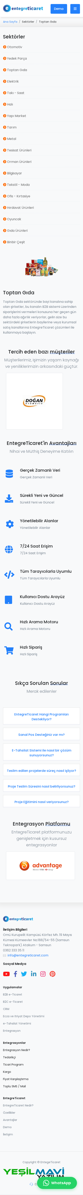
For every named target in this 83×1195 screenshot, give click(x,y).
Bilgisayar (14, 173)
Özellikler (9, 1113)
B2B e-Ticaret (12, 994)
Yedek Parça (16, 58)
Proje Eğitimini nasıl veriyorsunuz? (42, 802)
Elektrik (12, 81)
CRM (6, 1009)
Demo (59, 8)
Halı (9, 104)
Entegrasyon (12, 1031)
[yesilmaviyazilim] (15, 974)
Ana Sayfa (10, 22)
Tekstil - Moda (18, 184)
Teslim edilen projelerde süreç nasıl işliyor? (41, 770)
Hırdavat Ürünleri (20, 207)
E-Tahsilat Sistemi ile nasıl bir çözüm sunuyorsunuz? (41, 753)
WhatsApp (61, 1182)
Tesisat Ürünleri (18, 150)
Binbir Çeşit (15, 242)
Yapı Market (16, 116)
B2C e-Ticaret (13, 1002)
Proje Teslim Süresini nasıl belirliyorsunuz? (41, 786)
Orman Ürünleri (18, 161)
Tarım (11, 127)
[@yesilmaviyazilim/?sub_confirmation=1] (6, 974)
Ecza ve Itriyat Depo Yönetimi (23, 1016)
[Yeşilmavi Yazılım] (41, 1173)
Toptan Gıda (16, 70)
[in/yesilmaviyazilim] (33, 974)
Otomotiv (14, 47)
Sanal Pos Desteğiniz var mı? (41, 734)
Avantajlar (10, 1120)
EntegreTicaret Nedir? (18, 1105)
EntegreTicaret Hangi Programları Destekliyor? (41, 717)
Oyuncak (13, 219)
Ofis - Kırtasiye (18, 196)
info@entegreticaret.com (28, 955)
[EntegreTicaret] (23, 8)
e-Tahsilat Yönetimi (17, 1023)
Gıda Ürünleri (17, 230)
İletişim (8, 1134)
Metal (11, 138)
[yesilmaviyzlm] (24, 974)
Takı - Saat (15, 93)
